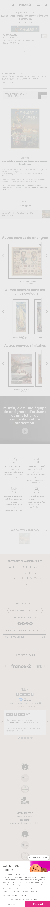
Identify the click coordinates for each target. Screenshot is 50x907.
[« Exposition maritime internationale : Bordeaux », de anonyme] (24, 538)
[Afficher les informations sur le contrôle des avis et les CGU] (40, 703)
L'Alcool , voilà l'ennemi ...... (29, 282)
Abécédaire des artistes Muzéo (25, 561)
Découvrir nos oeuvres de (17, 214)
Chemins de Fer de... (21, 390)
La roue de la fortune (20, 338)
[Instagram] (23, 625)
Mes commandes (25, 816)
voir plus (34, 722)
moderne (41, 180)
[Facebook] (19, 625)
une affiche (20, 180)
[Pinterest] (27, 625)
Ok (43, 637)
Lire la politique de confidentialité (14, 895)
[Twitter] (31, 625)
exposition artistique (28, 182)
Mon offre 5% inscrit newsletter (25, 823)
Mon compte (25, 820)
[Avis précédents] (2, 722)
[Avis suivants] (48, 722)
